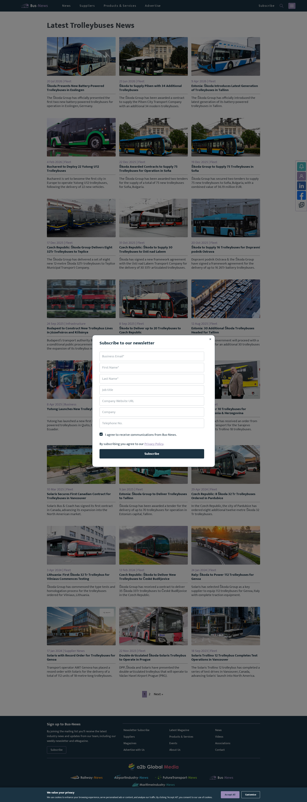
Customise (250, 795)
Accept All (230, 795)
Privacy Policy (153, 444)
